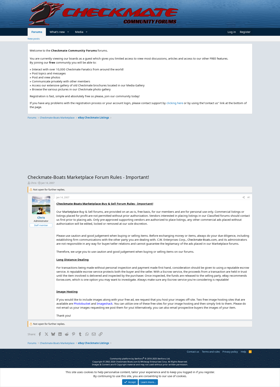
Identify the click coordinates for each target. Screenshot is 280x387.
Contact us (193, 351)
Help (243, 351)
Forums (36, 32)
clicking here (174, 103)
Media (79, 32)
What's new (57, 32)
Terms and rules (211, 351)
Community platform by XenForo (140, 358)
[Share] (243, 197)
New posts (34, 38)
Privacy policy (230, 351)
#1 (248, 197)
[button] (68, 32)
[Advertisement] (140, 147)
